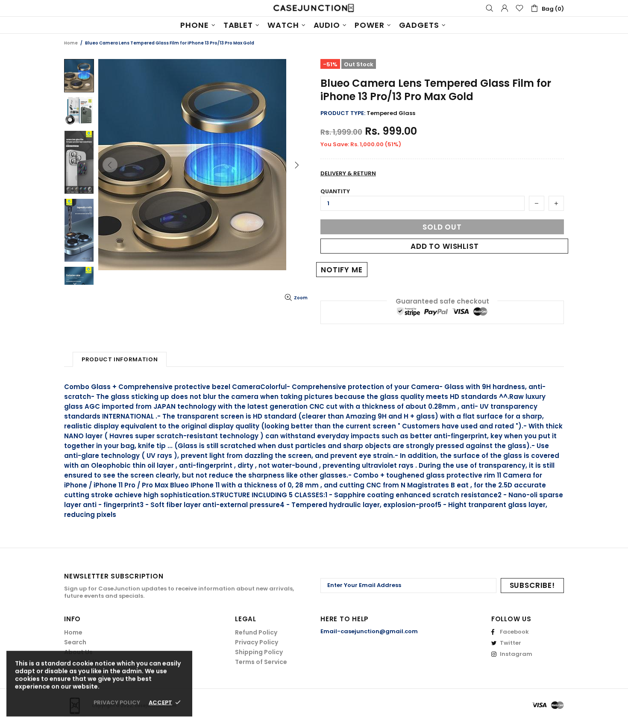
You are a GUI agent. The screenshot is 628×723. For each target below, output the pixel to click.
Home (71, 43)
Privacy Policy (256, 642)
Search (75, 642)
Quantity (335, 191)
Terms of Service (261, 662)
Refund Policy (256, 632)
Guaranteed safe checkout (442, 301)
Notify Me (342, 270)
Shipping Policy (259, 652)
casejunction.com (314, 8)
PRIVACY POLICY (117, 702)
